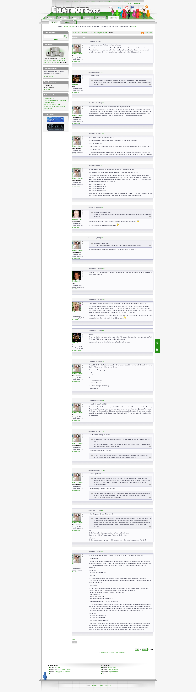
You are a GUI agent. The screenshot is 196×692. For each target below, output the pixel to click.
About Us (94, 685)
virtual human (116, 1)
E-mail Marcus (76, 61)
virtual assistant (48, 62)
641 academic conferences (62, 671)
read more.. (134, 26)
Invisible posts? (49, 98)
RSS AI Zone (148, 33)
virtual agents (77, 1)
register (144, 649)
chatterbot (126, 1)
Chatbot (68, 1)
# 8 (103, 299)
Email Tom (47, 89)
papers (69, 669)
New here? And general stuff (98, 33)
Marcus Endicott (77, 53)
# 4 (102, 165)
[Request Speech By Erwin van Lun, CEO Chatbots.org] (157, 342)
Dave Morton (76, 219)
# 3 (103, 133)
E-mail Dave (75, 227)
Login (45, 76)
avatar (58, 62)
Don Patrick (76, 281)
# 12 (103, 431)
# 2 (103, 103)
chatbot (46, 60)
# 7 (103, 268)
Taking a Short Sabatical (107, 652)
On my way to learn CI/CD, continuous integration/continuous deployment (54, 106)
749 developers (113, 669)
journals (63, 669)
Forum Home (76, 33)
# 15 (102, 551)
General (84, 33)
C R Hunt (75, 312)
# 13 (103, 470)
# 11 (103, 400)
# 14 (102, 510)
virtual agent (52, 60)
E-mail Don (75, 289)
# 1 (102, 72)
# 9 (103, 330)
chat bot (93, 1)
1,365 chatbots (112, 667)
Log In (129, 4)
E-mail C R (75, 320)
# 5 (102, 207)
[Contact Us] (157, 349)
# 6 (102, 238)
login (137, 649)
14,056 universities (62, 673)
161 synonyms (113, 673)
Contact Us (108, 685)
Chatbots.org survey (69, 26)
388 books (58, 667)
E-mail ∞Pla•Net (76, 92)
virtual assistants (85, 1)
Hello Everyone (120, 652)
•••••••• (56, 39)
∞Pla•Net (75, 84)
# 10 (103, 361)
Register (137, 4)
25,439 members (114, 671)
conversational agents (106, 1)
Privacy (101, 685)
